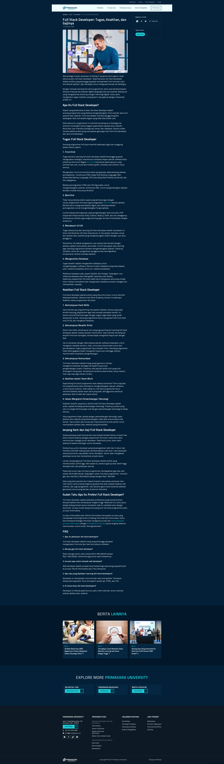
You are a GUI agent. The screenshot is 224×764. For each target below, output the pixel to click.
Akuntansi (95, 743)
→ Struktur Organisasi (115, 18)
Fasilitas (150, 730)
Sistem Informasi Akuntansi (98, 732)
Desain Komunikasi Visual (101, 736)
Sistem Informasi (98, 729)
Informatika (96, 726)
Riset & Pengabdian (141, 8)
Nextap (158, 760)
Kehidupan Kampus (125, 8)
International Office (154, 727)
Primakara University (96, 524)
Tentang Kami (111, 8)
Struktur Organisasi (154, 724)
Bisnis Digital (96, 746)
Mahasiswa (151, 721)
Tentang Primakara (129, 724)
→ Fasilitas (111, 14)
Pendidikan (100, 8)
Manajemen (96, 748)
